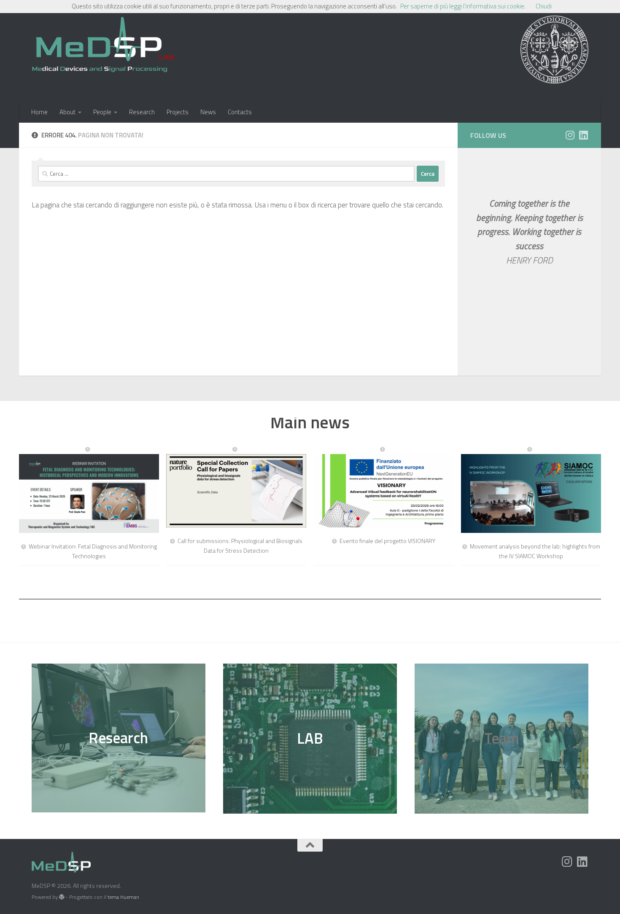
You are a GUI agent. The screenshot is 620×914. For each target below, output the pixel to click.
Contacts (240, 112)
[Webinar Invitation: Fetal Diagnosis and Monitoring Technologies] (89, 490)
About (67, 112)
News (208, 112)
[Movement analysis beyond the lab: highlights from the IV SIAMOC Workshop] (531, 490)
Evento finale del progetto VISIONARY (387, 540)
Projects (178, 112)
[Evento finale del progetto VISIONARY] (384, 487)
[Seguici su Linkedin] (583, 135)
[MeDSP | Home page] (103, 48)
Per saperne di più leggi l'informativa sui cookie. (463, 6)
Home (39, 112)
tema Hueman (123, 897)
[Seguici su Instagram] (570, 135)
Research (142, 112)
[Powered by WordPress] (61, 897)
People (102, 112)
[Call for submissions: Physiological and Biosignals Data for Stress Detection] (236, 487)
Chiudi (544, 6)
